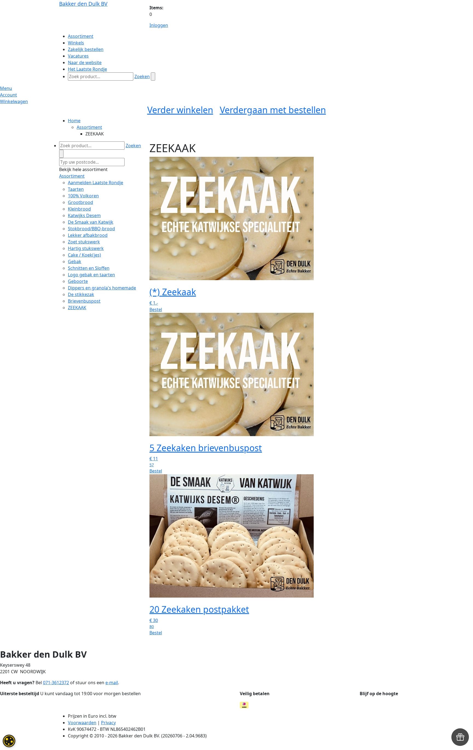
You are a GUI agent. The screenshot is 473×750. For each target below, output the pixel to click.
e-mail (111, 683)
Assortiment (89, 127)
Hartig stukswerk (86, 248)
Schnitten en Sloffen (88, 268)
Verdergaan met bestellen (273, 110)
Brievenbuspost (84, 301)
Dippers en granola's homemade (102, 288)
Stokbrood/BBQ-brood (91, 229)
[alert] (9, 741)
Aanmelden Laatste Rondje (95, 183)
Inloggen (158, 25)
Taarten (76, 189)
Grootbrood (80, 202)
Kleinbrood (79, 209)
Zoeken (142, 76)
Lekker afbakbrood (88, 235)
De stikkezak (81, 294)
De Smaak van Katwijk (90, 222)
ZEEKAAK (77, 308)
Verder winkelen (180, 110)
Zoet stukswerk (84, 242)
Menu (6, 88)
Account (8, 95)
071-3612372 (56, 683)
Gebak (74, 261)
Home (74, 121)
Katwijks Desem (84, 215)
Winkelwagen (14, 101)
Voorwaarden (82, 723)
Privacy (108, 723)
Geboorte (78, 281)
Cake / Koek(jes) (84, 255)
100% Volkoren (83, 196)
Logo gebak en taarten (91, 275)
